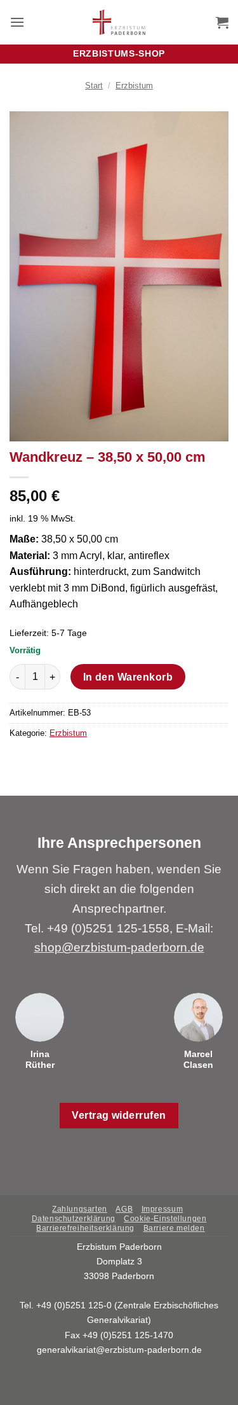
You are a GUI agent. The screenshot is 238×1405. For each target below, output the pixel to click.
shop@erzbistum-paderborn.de (119, 947)
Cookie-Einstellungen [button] (165, 1218)
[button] (17, 22)
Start (94, 85)
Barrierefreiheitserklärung (85, 1228)
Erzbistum (134, 85)
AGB (124, 1209)
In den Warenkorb (128, 677)
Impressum (162, 1209)
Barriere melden (174, 1228)
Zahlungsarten (79, 1209)
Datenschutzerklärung (74, 1218)
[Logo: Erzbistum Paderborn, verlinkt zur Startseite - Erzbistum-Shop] (119, 22)
